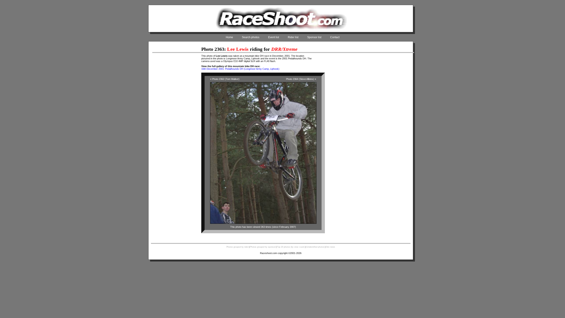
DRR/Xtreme (284, 49)
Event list (273, 37)
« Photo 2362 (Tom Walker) (224, 79)
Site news (330, 247)
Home (229, 37)
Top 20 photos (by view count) (291, 247)
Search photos (250, 37)
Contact (334, 37)
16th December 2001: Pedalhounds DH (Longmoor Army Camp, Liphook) (240, 69)
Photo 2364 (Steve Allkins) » (301, 79)
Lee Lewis (238, 49)
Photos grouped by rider (237, 247)
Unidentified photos (315, 247)
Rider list (293, 37)
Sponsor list (314, 37)
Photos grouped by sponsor (262, 247)
